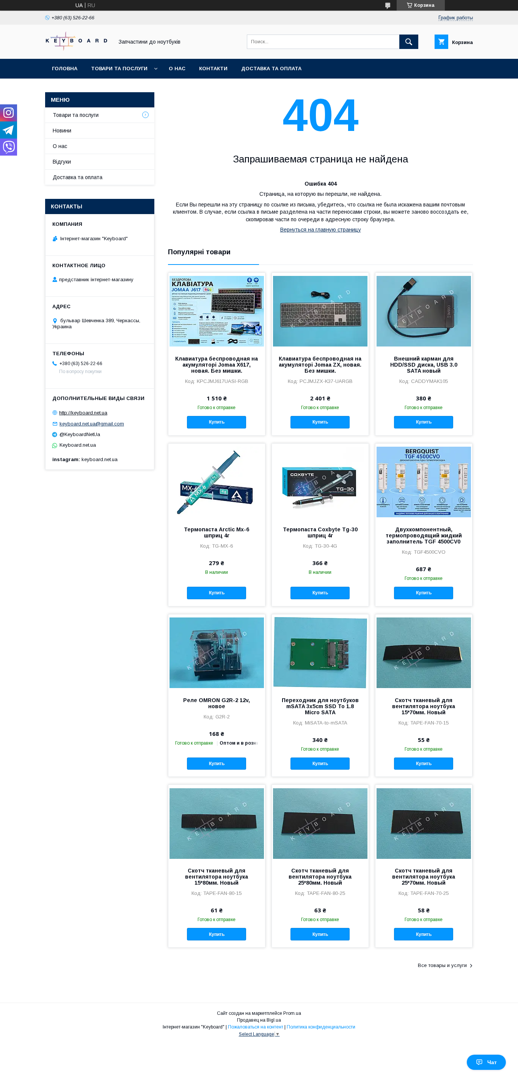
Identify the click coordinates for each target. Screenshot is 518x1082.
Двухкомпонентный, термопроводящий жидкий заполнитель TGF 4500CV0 (424, 535)
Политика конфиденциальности (321, 1027)
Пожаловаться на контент (255, 1027)
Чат (492, 1062)
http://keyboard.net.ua (83, 413)
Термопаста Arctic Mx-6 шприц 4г (216, 532)
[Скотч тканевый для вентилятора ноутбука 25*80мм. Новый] (320, 823)
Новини (62, 131)
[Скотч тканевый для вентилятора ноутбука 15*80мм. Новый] (216, 823)
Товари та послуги (119, 68)
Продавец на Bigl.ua (259, 1020)
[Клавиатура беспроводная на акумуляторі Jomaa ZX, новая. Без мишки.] (320, 311)
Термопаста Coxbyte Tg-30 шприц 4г (320, 532)
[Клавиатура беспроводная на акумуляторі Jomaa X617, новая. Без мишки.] (216, 311)
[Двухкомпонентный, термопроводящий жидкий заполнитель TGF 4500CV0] (423, 482)
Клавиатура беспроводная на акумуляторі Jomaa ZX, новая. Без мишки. (320, 365)
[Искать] (408, 42)
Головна (64, 68)
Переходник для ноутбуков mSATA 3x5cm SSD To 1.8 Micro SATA (320, 706)
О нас (177, 68)
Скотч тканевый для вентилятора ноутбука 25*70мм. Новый (423, 877)
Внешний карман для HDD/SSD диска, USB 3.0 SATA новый (423, 365)
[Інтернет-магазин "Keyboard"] (77, 49)
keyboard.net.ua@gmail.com (92, 424)
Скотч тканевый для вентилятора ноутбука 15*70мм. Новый (423, 706)
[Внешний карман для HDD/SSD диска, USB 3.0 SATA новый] (423, 311)
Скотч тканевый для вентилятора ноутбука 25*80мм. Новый (320, 877)
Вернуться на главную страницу (320, 230)
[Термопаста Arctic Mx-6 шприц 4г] (216, 482)
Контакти (213, 68)
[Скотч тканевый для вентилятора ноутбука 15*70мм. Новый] (423, 652)
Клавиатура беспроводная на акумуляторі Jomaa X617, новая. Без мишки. (216, 365)
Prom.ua (292, 1013)
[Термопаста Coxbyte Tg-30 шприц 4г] (320, 482)
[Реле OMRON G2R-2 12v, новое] (216, 652)
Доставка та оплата (271, 68)
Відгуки (62, 162)
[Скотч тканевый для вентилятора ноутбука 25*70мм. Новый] (423, 823)
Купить (216, 422)
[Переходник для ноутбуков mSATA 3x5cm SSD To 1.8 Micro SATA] (320, 652)
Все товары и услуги (442, 965)
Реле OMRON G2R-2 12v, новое (216, 703)
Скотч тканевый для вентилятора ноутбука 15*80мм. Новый (216, 877)
